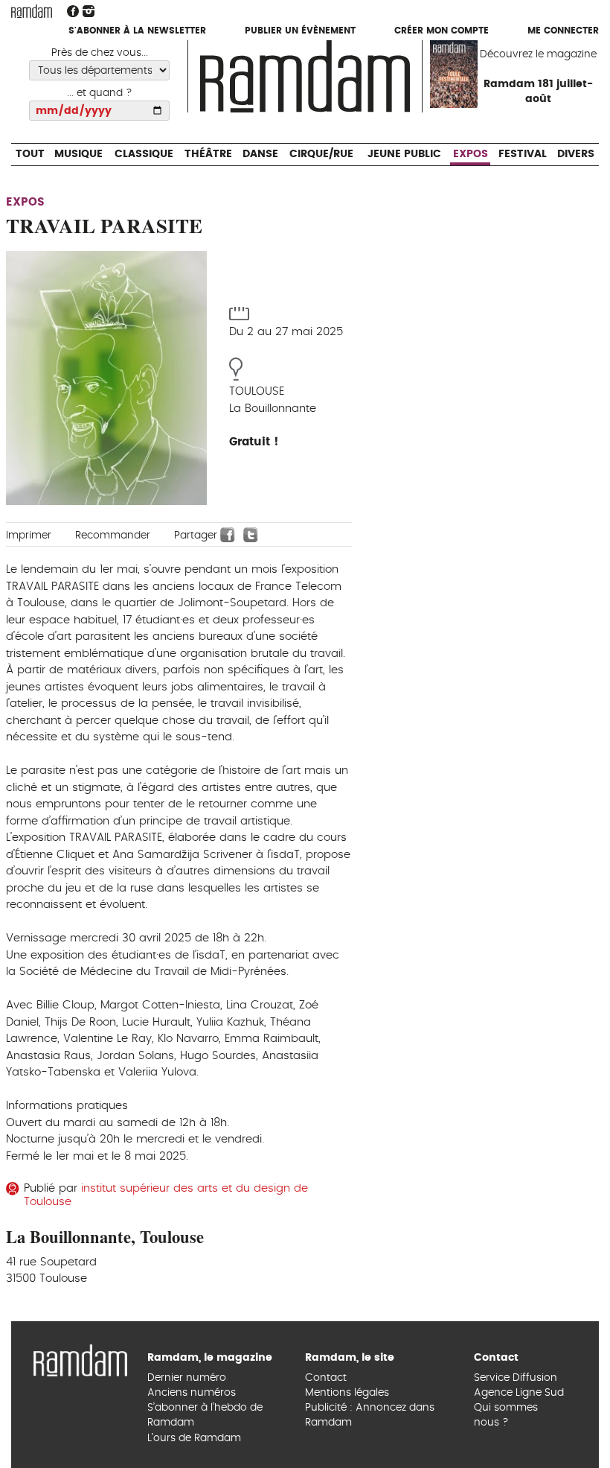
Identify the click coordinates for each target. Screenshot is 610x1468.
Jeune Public (404, 59)
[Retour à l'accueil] (80, 1358)
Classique (143, 59)
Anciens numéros (191, 1393)
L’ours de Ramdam (194, 1438)
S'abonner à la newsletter (137, 31)
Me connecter (563, 31)
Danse (260, 59)
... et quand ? (99, 93)
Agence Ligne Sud (519, 1393)
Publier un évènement (300, 31)
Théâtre (208, 59)
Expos (471, 59)
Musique (78, 59)
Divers (576, 59)
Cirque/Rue (321, 59)
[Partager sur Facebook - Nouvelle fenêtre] (227, 534)
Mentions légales (347, 1393)
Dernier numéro (186, 1378)
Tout (29, 59)
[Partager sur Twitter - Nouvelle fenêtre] (250, 534)
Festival (522, 59)
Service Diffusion (515, 1378)
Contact (326, 1378)
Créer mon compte (441, 31)
